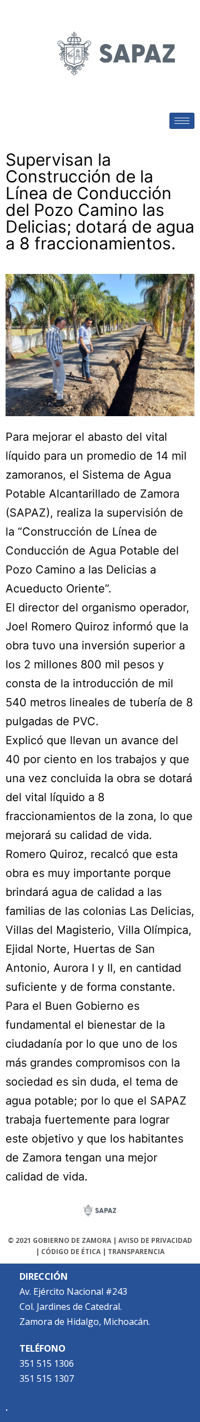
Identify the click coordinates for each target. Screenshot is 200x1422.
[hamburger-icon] (181, 121)
